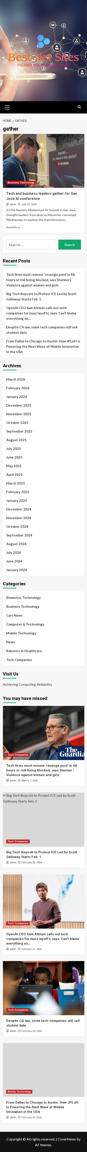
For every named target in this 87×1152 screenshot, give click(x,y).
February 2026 (17, 388)
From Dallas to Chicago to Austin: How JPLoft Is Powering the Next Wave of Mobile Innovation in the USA (43, 346)
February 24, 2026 (31, 1117)
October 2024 (17, 526)
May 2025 (14, 466)
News (10, 642)
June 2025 (14, 457)
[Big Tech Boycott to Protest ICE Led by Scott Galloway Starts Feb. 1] (43, 819)
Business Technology (21, 182)
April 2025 (14, 475)
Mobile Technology (21, 633)
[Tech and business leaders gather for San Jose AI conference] (43, 161)
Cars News (14, 615)
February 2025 (17, 492)
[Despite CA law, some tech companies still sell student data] (43, 988)
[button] (7, 106)
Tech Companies (19, 660)
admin (13, 204)
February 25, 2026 (31, 1031)
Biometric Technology (23, 598)
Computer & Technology (25, 624)
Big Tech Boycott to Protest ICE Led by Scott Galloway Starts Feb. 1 (41, 296)
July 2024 (13, 552)
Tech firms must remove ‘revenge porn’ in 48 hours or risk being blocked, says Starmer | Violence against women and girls (40, 279)
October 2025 (17, 423)
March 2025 (15, 483)
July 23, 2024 (28, 204)
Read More (13, 227)
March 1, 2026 (29, 780)
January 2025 (16, 501)
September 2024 (19, 535)
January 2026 (16, 397)
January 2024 (16, 570)
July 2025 (13, 449)
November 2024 (18, 518)
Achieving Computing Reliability (27, 684)
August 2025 (16, 440)
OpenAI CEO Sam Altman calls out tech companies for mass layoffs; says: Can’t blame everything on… (41, 313)
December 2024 (18, 509)
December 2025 (18, 405)
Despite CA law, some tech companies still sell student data (41, 329)
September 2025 (19, 431)
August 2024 (16, 544)
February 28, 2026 (31, 862)
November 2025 (18, 414)
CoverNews (67, 1139)
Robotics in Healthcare (24, 651)
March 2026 (15, 379)
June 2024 (14, 561)
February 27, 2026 (31, 949)
